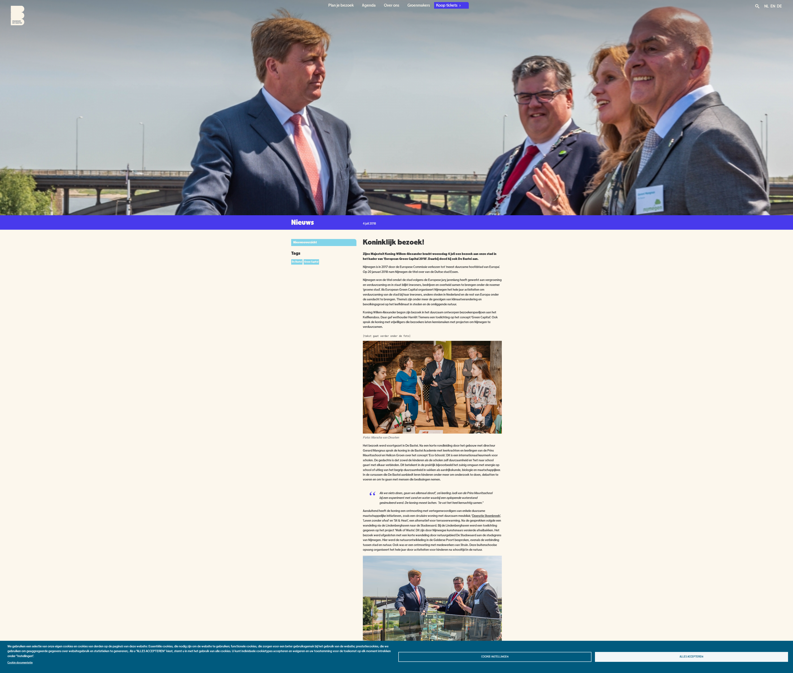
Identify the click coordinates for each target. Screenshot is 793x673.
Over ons (391, 5)
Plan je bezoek (341, 5)
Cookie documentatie (20, 662)
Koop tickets (447, 5)
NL (766, 6)
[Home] (14, 12)
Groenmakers (418, 5)
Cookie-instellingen (494, 656)
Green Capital (311, 261)
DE (779, 6)
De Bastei (297, 261)
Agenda (369, 5)
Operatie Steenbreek (486, 515)
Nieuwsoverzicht (305, 242)
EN (772, 6)
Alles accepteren (691, 656)
